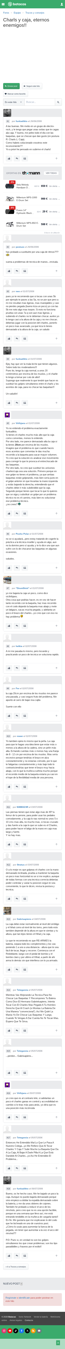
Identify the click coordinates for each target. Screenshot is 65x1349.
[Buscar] (58, 102)
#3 (8, 291)
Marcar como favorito (17, 94)
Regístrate (11, 1298)
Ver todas (51, 173)
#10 (8, 736)
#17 (8, 1138)
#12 (8, 865)
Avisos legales (16, 1320)
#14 (8, 990)
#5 (8, 423)
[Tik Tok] (15, 1330)
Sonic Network (25, 1317)
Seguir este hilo (33, 86)
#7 (8, 588)
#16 (8, 1093)
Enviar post (12, 86)
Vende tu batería (41, 1317)
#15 (8, 1051)
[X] (27, 1330)
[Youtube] (9, 1330)
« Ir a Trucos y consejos (16, 1267)
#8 (8, 646)
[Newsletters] (39, 1330)
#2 (8, 247)
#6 (8, 534)
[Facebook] (21, 1330)
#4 (8, 359)
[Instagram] (4, 1330)
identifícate (24, 1298)
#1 (8, 121)
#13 (8, 919)
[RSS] (33, 1330)
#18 (8, 1189)
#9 (8, 688)
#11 (8, 807)
